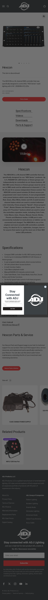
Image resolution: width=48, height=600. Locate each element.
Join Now (12, 308)
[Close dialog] (45, 287)
